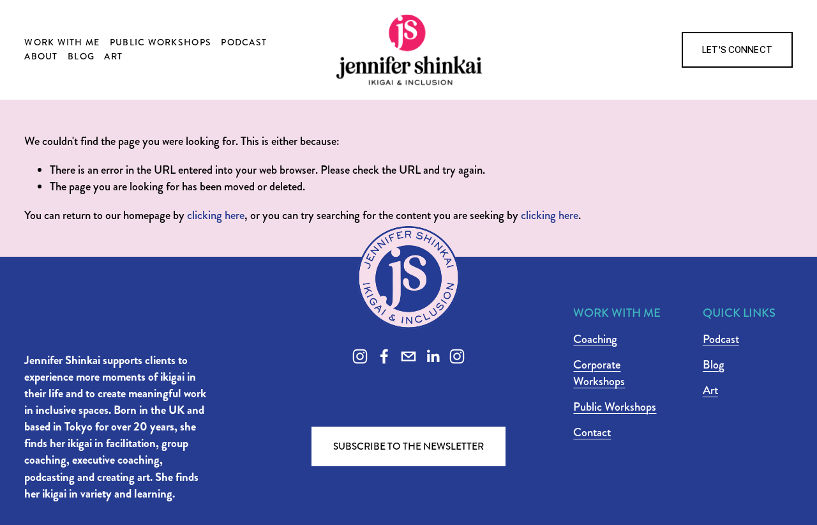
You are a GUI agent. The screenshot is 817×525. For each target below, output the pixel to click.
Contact (592, 432)
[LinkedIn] (432, 356)
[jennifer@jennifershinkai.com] (408, 356)
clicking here (215, 215)
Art (113, 56)
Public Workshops (160, 42)
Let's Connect (737, 50)
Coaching (595, 339)
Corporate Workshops (599, 373)
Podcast (244, 42)
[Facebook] (384, 356)
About (40, 56)
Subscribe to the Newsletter (408, 446)
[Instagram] (360, 356)
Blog (81, 56)
